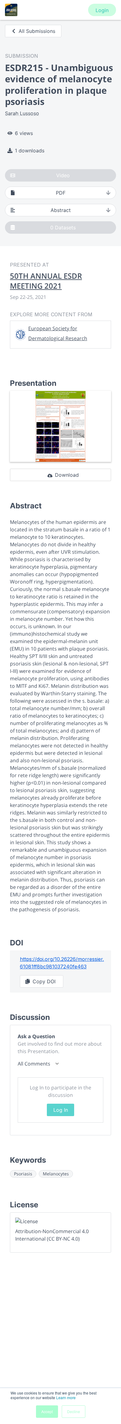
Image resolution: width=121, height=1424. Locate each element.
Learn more (66, 1397)
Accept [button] (47, 1411)
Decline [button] (73, 1411)
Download (67, 475)
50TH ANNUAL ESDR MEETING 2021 (46, 281)
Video (63, 175)
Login (102, 10)
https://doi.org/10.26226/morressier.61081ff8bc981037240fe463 (62, 963)
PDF (60, 193)
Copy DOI (44, 981)
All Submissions (37, 31)
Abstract (61, 210)
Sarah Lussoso (22, 113)
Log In (60, 1110)
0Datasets (63, 227)
